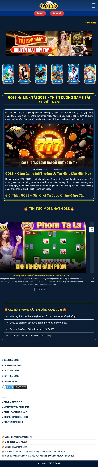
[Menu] (94, 5)
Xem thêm (49, 289)
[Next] (92, 18)
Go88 (57, 463)
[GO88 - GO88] (49, 5)
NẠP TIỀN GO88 (11, 371)
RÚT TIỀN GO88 (11, 376)
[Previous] (5, 18)
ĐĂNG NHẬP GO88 (13, 365)
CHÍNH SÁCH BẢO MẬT (15, 412)
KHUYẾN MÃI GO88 (13, 422)
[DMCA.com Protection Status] (14, 387)
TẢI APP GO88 (10, 381)
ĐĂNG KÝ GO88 (11, 360)
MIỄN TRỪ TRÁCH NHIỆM (16, 407)
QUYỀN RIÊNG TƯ (13, 402)
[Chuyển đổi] (6, 316)
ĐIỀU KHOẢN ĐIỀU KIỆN (16, 417)
